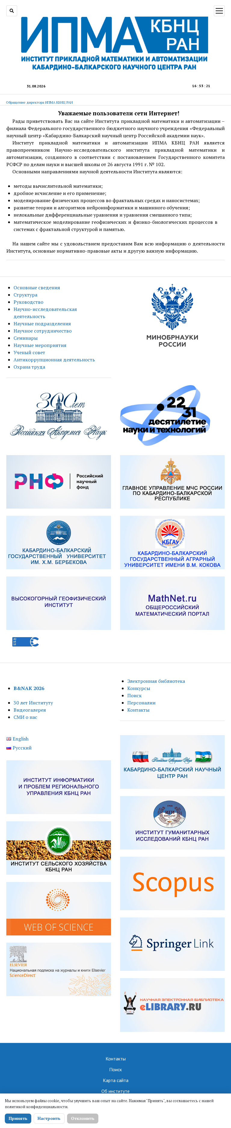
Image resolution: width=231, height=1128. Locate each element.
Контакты (138, 710)
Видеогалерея (30, 710)
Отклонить (82, 1118)
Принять (18, 1118)
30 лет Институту (33, 702)
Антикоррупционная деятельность (54, 359)
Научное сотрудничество (43, 330)
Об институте (115, 1091)
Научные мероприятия (40, 345)
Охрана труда (29, 366)
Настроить (49, 1118)
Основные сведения (37, 287)
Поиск (134, 695)
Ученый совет (29, 352)
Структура (25, 294)
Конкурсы (138, 688)
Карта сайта (115, 1080)
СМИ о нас (25, 717)
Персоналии (141, 702)
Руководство (28, 302)
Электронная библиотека (156, 681)
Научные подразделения (42, 323)
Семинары (26, 338)
